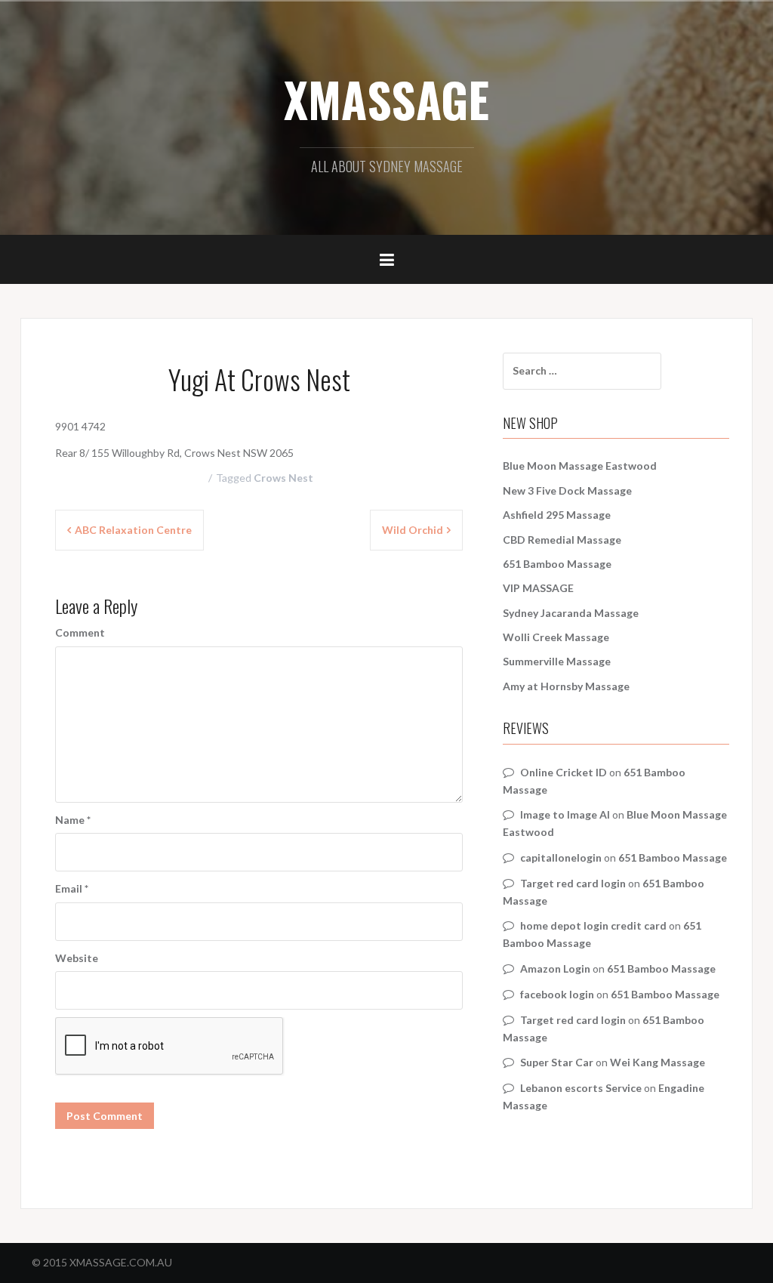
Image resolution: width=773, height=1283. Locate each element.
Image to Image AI (565, 814)
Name (73, 819)
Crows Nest (283, 477)
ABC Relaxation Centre (133, 529)
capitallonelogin (561, 857)
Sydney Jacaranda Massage (571, 612)
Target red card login (573, 883)
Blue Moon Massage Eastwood (580, 465)
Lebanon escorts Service (581, 1087)
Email (71, 888)
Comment (80, 632)
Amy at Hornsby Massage (566, 686)
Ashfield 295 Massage (557, 514)
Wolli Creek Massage (556, 637)
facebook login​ (557, 994)
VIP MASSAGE (538, 587)
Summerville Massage (557, 661)
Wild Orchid (412, 529)
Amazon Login (555, 968)
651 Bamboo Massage (557, 563)
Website (76, 957)
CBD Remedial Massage (562, 539)
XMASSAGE (386, 99)
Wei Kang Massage (657, 1062)
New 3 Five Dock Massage (567, 490)
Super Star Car (556, 1062)
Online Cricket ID (563, 772)
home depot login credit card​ (593, 925)
